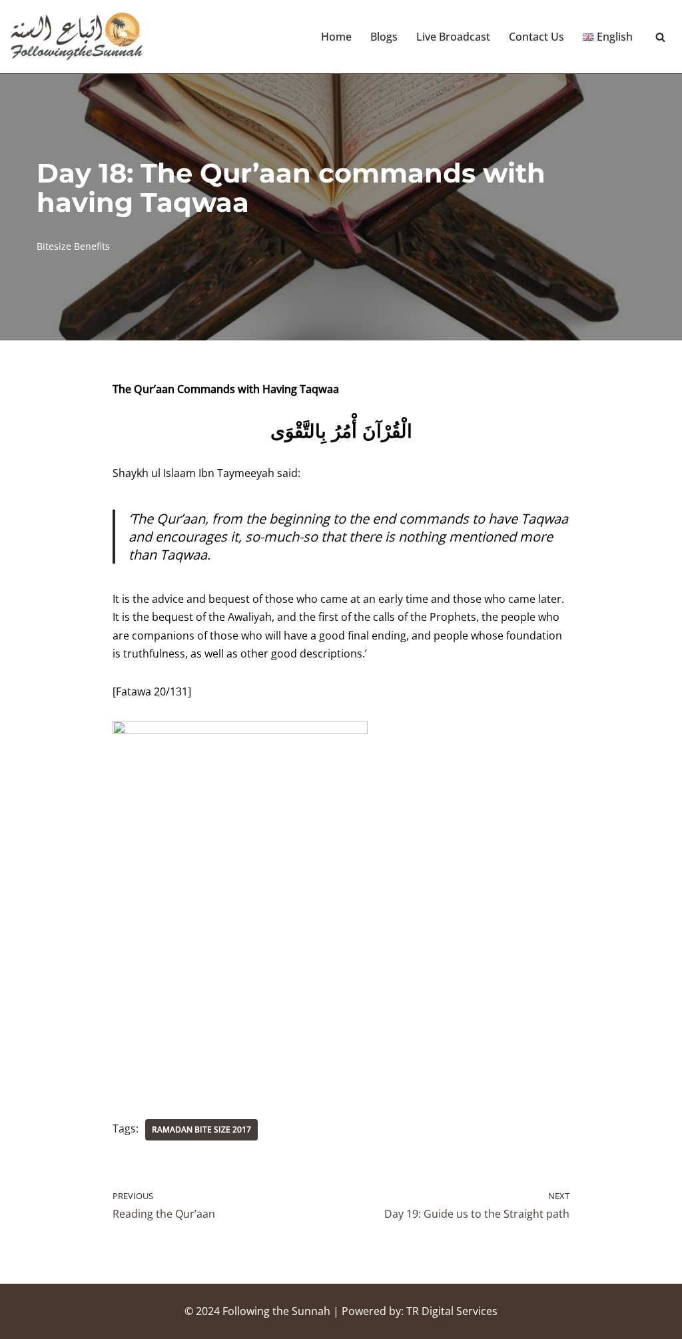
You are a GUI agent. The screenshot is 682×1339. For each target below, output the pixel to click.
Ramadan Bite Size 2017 (201, 1129)
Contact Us (536, 36)
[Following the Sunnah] (76, 36)
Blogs (384, 36)
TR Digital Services (452, 1311)
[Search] (660, 37)
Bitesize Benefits (73, 246)
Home (336, 36)
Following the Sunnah (276, 1311)
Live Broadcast (453, 36)
